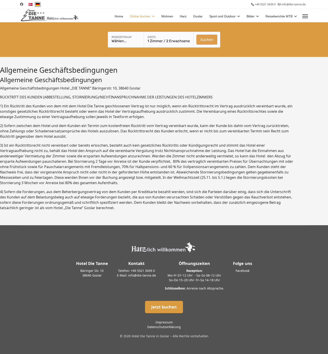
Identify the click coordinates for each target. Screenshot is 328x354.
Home (119, 16)
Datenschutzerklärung (164, 327)
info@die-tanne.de (293, 4)
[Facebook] (21, 4)
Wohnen (167, 16)
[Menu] (305, 16)
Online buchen (140, 16)
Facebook (242, 271)
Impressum (164, 322)
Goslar (198, 16)
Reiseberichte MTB (279, 16)
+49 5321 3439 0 (265, 4)
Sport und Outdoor (222, 16)
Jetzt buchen (164, 307)
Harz (183, 16)
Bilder (251, 16)
